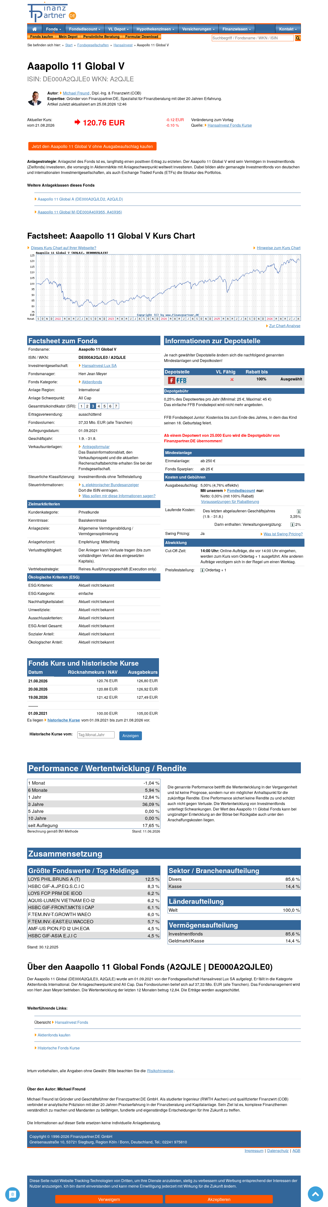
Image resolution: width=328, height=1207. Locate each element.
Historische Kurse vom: (51, 734)
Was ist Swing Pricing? (283, 534)
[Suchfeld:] (253, 38)
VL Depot (117, 29)
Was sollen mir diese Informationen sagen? (119, 495)
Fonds (52, 29)
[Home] (34, 28)
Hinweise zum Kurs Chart (278, 247)
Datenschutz (278, 1150)
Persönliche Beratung (101, 36)
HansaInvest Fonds (71, 1022)
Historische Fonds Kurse (59, 1048)
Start (69, 45)
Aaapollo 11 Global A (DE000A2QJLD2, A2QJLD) (80, 199)
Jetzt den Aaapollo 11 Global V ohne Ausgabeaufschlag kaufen (92, 146)
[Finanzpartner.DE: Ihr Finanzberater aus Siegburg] (52, 12)
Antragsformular (95, 446)
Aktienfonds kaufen (54, 1035)
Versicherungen (197, 29)
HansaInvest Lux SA (99, 365)
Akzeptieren (219, 1199)
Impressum (254, 1150)
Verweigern (109, 1199)
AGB (296, 1150)
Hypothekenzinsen (154, 29)
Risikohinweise (160, 1070)
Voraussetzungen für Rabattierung (230, 501)
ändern (230, 1186)
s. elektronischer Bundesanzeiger (110, 484)
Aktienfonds (92, 382)
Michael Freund (76, 93)
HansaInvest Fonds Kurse (230, 125)
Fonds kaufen (41, 36)
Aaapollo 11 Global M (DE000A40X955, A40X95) (80, 212)
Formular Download (141, 36)
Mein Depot (68, 36)
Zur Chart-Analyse (284, 325)
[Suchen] (298, 38)
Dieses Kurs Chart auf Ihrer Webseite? (63, 247)
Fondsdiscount (83, 29)
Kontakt (286, 29)
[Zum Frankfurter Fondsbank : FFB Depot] (180, 380)
